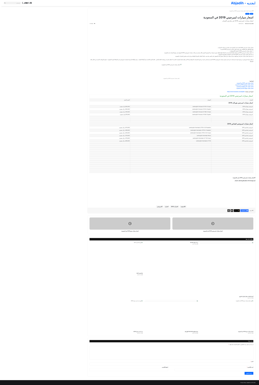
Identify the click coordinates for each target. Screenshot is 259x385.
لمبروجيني (159, 206)
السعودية (183, 206)
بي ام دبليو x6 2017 (194, 242)
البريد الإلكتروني (250, 367)
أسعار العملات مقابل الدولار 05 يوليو (246, 296)
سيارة (166, 206)
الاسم (252, 361)
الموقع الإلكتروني (165, 367)
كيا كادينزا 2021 (140, 273)
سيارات (247, 13)
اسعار (247, 10)
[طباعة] (228, 210)
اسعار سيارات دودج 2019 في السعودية (245, 331)
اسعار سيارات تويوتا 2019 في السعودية (245, 88)
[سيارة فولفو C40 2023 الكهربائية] (171, 315)
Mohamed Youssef (248, 23)
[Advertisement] (171, 35)
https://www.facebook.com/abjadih (236, 91)
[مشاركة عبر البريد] (232, 210)
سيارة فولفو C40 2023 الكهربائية (191, 331)
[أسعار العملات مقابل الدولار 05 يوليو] (226, 268)
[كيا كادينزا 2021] (116, 257)
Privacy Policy (243, 382)
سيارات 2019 (174, 206)
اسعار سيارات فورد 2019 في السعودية (245, 83)
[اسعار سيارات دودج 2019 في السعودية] (226, 315)
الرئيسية (251, 10)
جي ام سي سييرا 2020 (138, 331)
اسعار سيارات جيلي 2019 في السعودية (245, 86)
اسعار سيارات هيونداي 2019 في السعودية (244, 84)
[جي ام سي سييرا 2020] (116, 315)
